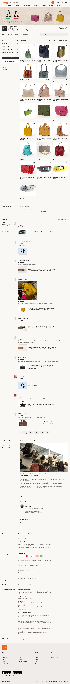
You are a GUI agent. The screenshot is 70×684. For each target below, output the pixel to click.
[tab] (10, 40)
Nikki (19, 376)
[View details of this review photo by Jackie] (27, 290)
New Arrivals (17, 5)
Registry (51, 5)
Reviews (10, 34)
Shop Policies (24, 34)
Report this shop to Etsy (7, 74)
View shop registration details (25, 639)
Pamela (19, 318)
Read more (43, 211)
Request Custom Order (11, 57)
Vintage (44, 5)
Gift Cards (58, 5)
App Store (6, 672)
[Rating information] (8, 30)
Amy (19, 357)
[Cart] (66, 2)
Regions (66, 681)
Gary (19, 337)
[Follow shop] (65, 28)
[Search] (52, 2)
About (16, 34)
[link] (20, 432)
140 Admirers (4, 69)
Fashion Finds (36, 5)
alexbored (20, 241)
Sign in (58, 2)
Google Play (17, 672)
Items (3, 34)
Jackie (19, 279)
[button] (61, 28)
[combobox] (29, 2)
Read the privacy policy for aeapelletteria (27, 578)
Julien (19, 222)
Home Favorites (27, 5)
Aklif (19, 413)
